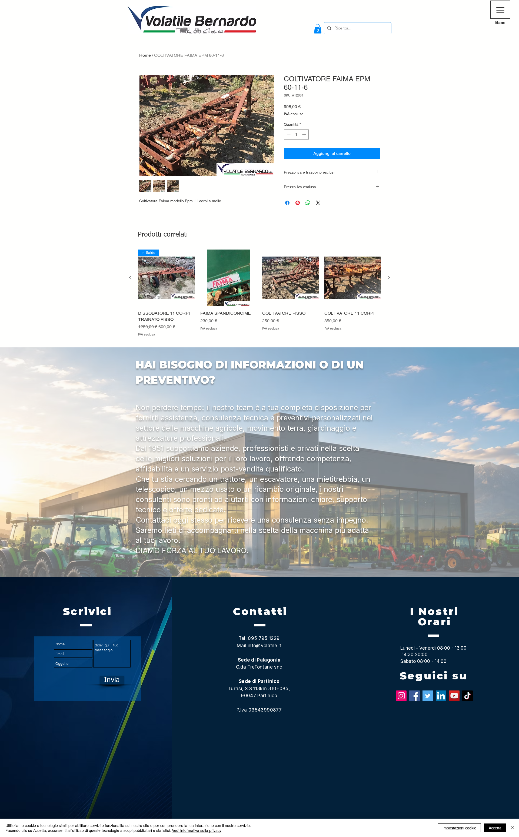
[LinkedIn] (441, 695)
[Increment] (304, 134)
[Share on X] (318, 203)
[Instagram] (401, 695)
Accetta (495, 828)
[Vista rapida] (228, 278)
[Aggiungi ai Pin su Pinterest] (297, 203)
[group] (259, 296)
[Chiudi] (512, 828)
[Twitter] (427, 695)
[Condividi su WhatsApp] (308, 203)
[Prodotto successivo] (388, 277)
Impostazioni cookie (459, 828)
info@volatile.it (264, 645)
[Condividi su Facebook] (287, 203)
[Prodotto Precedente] (130, 277)
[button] (318, 29)
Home (145, 55)
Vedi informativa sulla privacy (196, 830)
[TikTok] (467, 695)
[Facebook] (414, 695)
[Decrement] (288, 134)
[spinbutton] (296, 134)
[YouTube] (454, 695)
